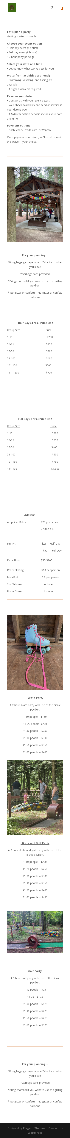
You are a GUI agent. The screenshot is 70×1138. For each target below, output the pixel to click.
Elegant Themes (34, 1128)
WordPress (35, 1132)
